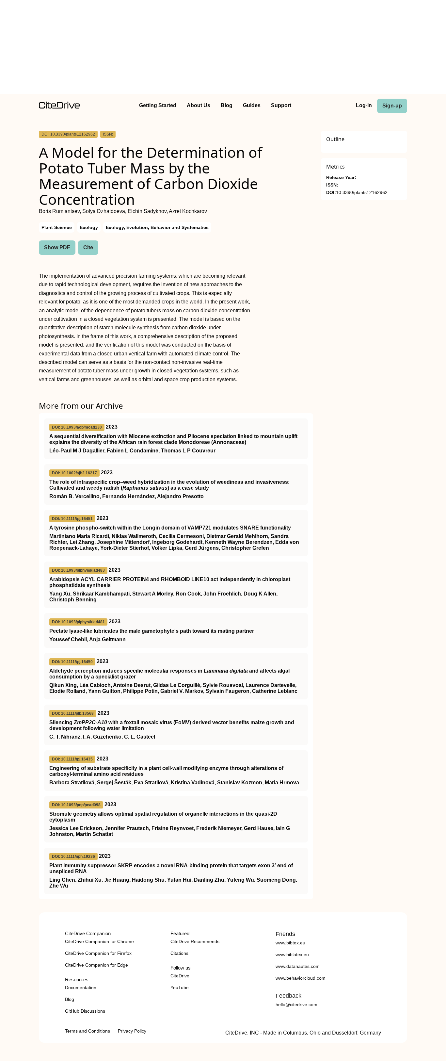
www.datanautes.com (298, 966)
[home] (59, 107)
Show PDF (57, 247)
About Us (198, 105)
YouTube (179, 987)
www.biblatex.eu (292, 954)
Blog (226, 105)
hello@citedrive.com (296, 1004)
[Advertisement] (223, 48)
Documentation (80, 987)
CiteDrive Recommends (194, 941)
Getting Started (157, 105)
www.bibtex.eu (290, 942)
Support (281, 105)
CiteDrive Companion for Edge (96, 965)
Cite (88, 247)
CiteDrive (179, 975)
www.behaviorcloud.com (301, 978)
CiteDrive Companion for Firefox (98, 953)
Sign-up (392, 105)
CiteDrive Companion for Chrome (99, 941)
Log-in (364, 105)
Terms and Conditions (87, 1031)
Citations (179, 953)
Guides (252, 105)
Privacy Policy (132, 1031)
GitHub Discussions (85, 1011)
